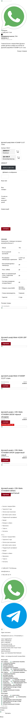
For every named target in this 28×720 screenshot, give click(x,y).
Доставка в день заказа (9, 514)
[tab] (4, 239)
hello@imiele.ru (5, 571)
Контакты (18, 504)
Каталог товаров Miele (13, 43)
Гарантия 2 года (19, 500)
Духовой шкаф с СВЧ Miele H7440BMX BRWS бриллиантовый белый (12, 490)
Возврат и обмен (7, 523)
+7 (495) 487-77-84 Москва (8, 568)
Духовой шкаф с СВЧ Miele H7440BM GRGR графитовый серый (12, 452)
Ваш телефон (3, 188)
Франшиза (13, 504)
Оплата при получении (7, 502)
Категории (4, 659)
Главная (3, 43)
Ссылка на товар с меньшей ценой (4, 199)
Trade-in (4, 528)
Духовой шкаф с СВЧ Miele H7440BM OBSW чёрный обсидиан (12, 414)
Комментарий (5, 209)
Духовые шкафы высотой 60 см (15, 45)
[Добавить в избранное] (3, 334)
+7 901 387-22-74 (6, 574)
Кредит (7, 504)
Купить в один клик (8, 167)
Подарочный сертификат (9, 517)
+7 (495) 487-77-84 (6, 32)
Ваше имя (4, 180)
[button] (5, 386)
